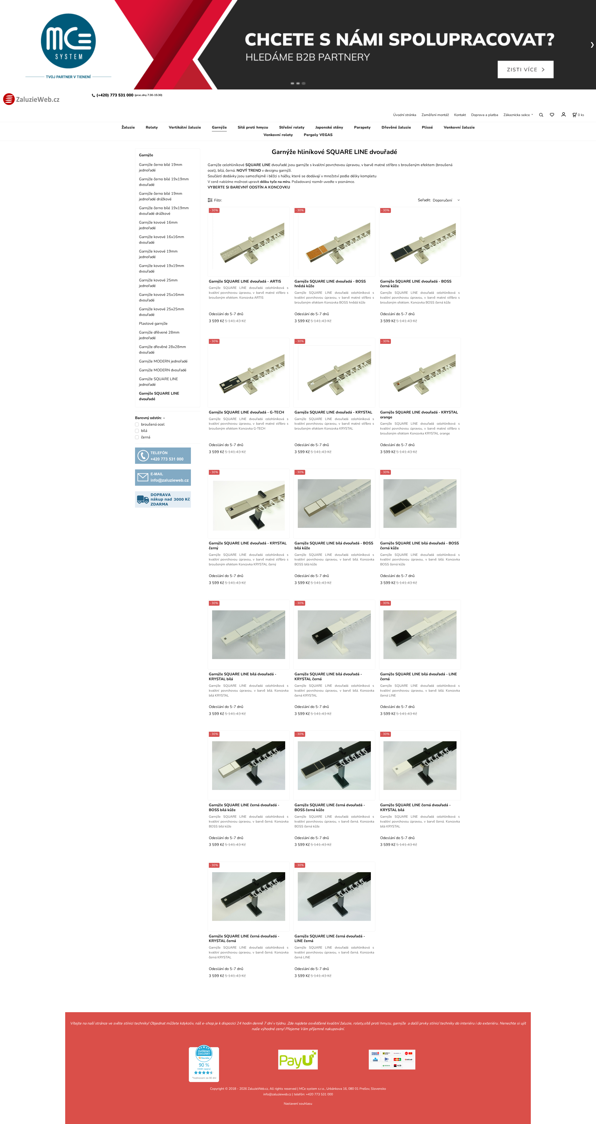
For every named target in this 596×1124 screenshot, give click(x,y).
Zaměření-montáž (435, 115)
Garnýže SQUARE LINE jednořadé (158, 381)
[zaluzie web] (30, 98)
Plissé (427, 127)
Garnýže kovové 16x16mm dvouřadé (161, 239)
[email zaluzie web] (163, 477)
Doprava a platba (484, 115)
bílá (144, 431)
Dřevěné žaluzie (396, 127)
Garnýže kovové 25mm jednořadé (158, 283)
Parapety (362, 127)
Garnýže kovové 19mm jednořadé (158, 254)
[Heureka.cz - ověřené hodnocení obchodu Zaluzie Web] (204, 1063)
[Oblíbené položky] (552, 115)
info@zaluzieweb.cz (277, 1094)
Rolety (152, 127)
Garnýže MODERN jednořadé (163, 361)
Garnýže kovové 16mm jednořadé (158, 225)
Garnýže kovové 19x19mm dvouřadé (161, 268)
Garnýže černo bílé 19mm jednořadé (160, 167)
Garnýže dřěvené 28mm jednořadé (159, 335)
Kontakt (460, 115)
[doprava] (163, 499)
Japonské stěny (329, 127)
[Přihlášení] (563, 114)
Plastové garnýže (153, 323)
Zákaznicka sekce (517, 115)
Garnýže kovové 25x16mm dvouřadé (161, 297)
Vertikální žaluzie (185, 127)
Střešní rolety (292, 127)
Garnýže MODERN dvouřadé (162, 370)
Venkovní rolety (278, 134)
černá (145, 437)
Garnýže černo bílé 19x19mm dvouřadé (164, 182)
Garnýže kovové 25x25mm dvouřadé (161, 312)
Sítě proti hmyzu (253, 127)
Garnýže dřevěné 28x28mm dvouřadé (162, 349)
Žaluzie (128, 127)
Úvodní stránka (404, 115)
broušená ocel (153, 424)
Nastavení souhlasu (298, 1103)
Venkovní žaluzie (459, 127)
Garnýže (219, 127)
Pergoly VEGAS (318, 134)
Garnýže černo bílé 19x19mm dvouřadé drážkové (164, 210)
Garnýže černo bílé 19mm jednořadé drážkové (160, 196)
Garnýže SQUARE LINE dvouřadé (159, 396)
